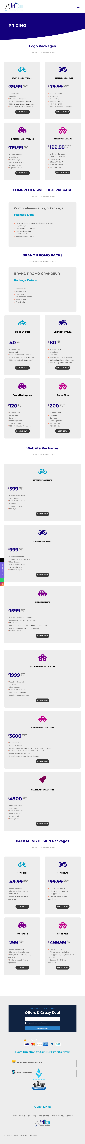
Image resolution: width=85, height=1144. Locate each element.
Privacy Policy (57, 1116)
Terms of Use (42, 1116)
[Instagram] (2, 584)
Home (14, 1116)
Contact (69, 1116)
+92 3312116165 (24, 1072)
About (22, 1116)
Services (31, 1116)
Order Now (21, 112)
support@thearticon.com (29, 1062)
